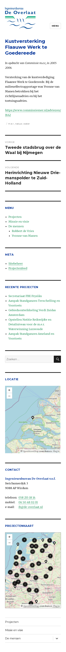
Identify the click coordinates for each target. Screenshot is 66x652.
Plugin (55, 451)
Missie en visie (18, 221)
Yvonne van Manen (25, 235)
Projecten (14, 217)
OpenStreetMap (31, 451)
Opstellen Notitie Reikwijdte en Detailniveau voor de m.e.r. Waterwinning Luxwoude (29, 324)
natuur (18, 123)
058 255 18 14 (26, 497)
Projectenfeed (17, 268)
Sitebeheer (15, 263)
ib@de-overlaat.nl (30, 507)
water (26, 123)
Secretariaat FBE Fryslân (25, 296)
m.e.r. (11, 123)
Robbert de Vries (23, 231)
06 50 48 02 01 (28, 502)
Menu (55, 25)
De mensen (16, 226)
